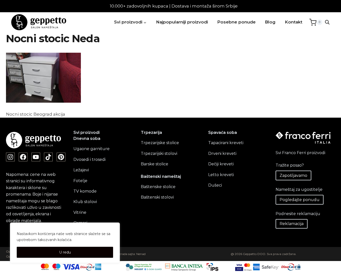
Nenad (141, 254)
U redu (65, 252)
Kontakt (293, 21)
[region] (65, 243)
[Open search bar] (327, 22)
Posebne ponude (236, 21)
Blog (270, 21)
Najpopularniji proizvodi (182, 21)
